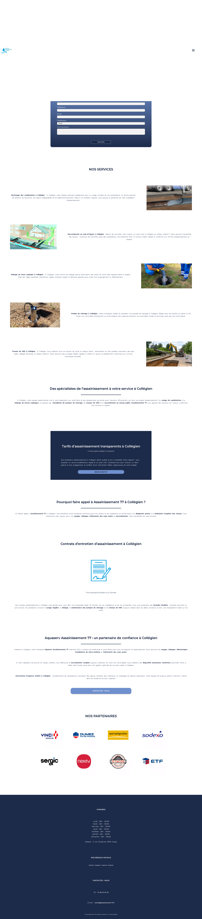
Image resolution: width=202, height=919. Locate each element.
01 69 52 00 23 (103, 892)
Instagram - (98, 865)
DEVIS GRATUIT (101, 472)
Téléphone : (61, 107)
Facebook (110, 865)
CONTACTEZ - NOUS (101, 691)
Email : (59, 114)
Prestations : (62, 120)
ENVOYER (101, 142)
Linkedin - (91, 865)
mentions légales (112, 914)
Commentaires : (63, 127)
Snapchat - (104, 865)
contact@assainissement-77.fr (104, 903)
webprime (105, 914)
